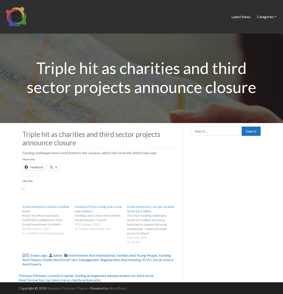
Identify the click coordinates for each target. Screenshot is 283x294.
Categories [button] (265, 17)
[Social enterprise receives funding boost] (48, 220)
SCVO (147, 260)
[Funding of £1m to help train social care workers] (101, 218)
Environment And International (92, 255)
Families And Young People (136, 255)
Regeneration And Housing (120, 260)
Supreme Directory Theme (67, 288)
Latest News (240, 17)
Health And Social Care (59, 260)
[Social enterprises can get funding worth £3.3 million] (153, 224)
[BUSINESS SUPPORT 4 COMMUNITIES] (16, 16)
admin (57, 255)
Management (88, 260)
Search (251, 131)
